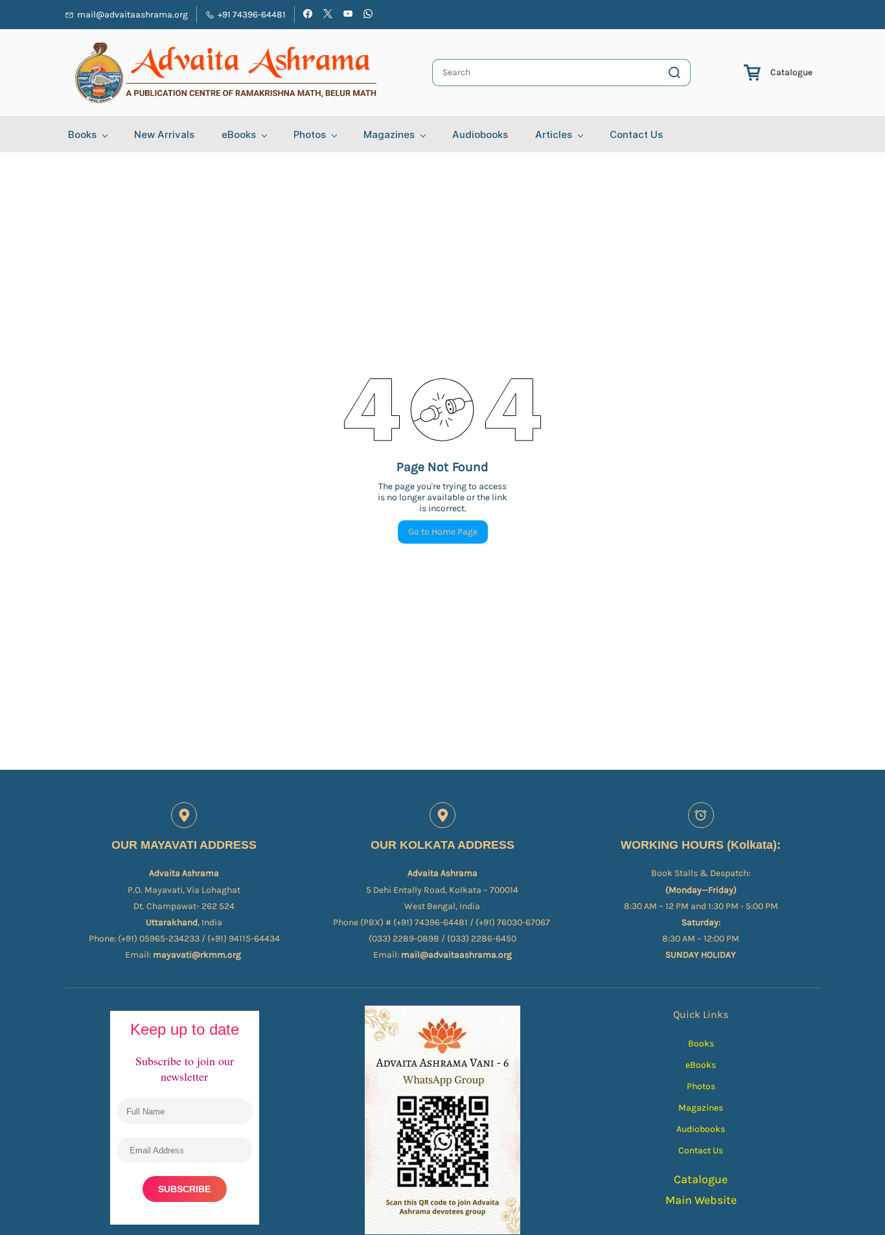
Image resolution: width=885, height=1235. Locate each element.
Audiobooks (700, 1129)
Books (701, 1043)
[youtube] (347, 15)
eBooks (700, 1064)
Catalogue (791, 72)
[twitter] (327, 15)
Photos (701, 1086)
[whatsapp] (368, 15)
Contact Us (700, 1150)
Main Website (701, 1200)
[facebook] (307, 15)
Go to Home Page (442, 531)
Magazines (700, 1107)
